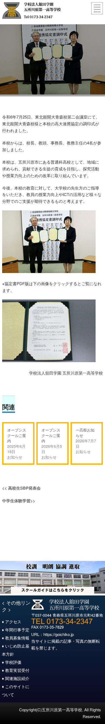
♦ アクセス (11, 621)
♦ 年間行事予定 (15, 629)
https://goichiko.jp (58, 634)
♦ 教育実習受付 (15, 670)
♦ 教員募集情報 (15, 638)
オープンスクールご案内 (16, 435)
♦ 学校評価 (11, 662)
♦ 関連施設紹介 (15, 678)
